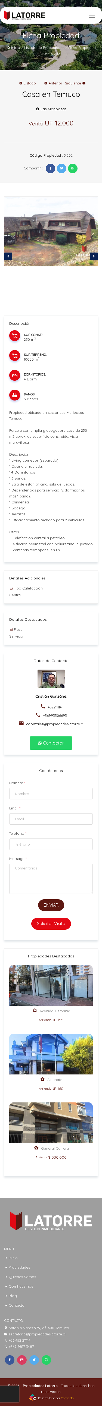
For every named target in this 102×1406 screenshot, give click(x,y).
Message (18, 858)
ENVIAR (51, 905)
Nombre (17, 783)
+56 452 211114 (19, 1340)
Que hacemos (20, 1286)
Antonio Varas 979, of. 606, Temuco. (39, 1328)
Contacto (16, 1305)
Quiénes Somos (22, 1277)
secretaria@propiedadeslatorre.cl (37, 1334)
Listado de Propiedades (44, 47)
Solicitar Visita (51, 923)
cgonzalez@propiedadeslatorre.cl (54, 724)
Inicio (15, 47)
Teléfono (17, 833)
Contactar (53, 743)
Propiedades (19, 1267)
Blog (12, 1296)
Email (14, 808)
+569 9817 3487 (21, 1346)
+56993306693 (54, 715)
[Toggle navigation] (92, 15)
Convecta (67, 1398)
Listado (29, 83)
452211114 (54, 707)
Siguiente (73, 83)
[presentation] (8, 256)
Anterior (55, 83)
